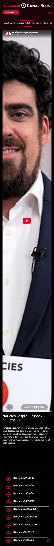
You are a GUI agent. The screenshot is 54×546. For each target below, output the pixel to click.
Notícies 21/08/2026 (25, 509)
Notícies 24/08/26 (24, 501)
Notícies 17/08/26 (24, 540)
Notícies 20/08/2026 (25, 516)
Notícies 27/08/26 (24, 478)
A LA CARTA (12, 6)
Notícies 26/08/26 (24, 485)
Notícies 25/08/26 (24, 493)
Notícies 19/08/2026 (25, 524)
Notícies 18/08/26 (24, 532)
